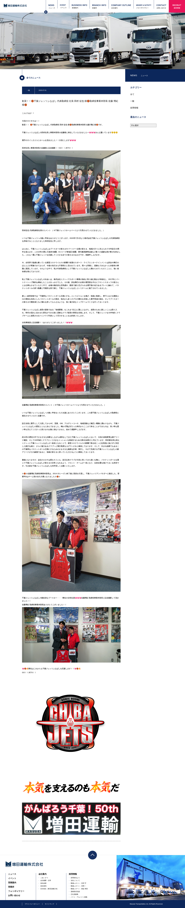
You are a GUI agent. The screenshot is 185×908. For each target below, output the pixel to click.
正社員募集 (74, 894)
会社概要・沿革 (45, 880)
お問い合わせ (14, 895)
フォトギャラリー (16, 891)
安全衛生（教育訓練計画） (49, 889)
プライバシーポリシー (32, 904)
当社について (75, 880)
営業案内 (12, 882)
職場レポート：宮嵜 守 (78, 883)
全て (132, 94)
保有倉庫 (43, 883)
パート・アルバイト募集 (79, 897)
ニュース (12, 874)
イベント (12, 878)
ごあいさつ (44, 878)
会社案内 (43, 874)
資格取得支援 (75, 891)
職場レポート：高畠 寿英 (79, 889)
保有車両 (43, 886)
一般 (132, 101)
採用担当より (75, 878)
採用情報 (134, 108)
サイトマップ (49, 904)
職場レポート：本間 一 (78, 886)
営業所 (11, 887)
